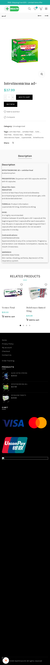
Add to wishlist (13, 112)
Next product (46, 15)
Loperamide (26, 137)
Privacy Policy (7, 344)
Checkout (6, 351)
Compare (11, 117)
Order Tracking (8, 361)
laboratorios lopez (11, 137)
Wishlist (36, 7)
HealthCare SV (20, 661)
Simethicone (38, 137)
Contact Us (6, 355)
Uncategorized (19, 126)
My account (7, 347)
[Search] (29, 9)
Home (4, 340)
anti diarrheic (15, 132)
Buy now (11, 104)
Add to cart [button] (10, 317)
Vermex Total (8, 307)
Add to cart (24, 97)
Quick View (21, 294)
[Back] (4, 15)
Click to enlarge (41, 74)
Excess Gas (18, 135)
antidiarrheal (27, 132)
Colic (37, 132)
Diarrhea (7, 135)
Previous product (40, 15)
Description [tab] (25, 155)
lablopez (28, 135)
